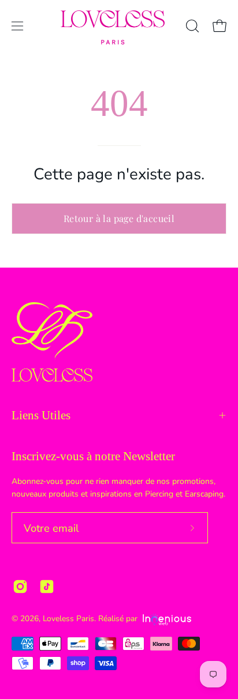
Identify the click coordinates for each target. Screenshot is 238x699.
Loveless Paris (68, 618)
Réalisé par (119, 618)
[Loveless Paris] (113, 27)
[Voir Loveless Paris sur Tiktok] (46, 586)
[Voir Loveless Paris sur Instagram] (20, 586)
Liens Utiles (41, 415)
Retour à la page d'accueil (119, 218)
